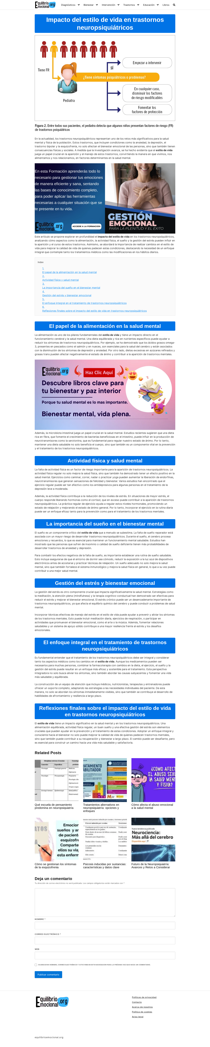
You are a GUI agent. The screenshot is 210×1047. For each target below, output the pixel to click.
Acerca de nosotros (142, 1007)
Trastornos (129, 4)
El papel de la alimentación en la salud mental (69, 270)
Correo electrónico (48, 934)
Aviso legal (137, 1016)
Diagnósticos (68, 4)
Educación (148, 4)
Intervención (108, 4)
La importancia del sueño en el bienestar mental (71, 285)
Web (37, 949)
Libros (166, 4)
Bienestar (89, 4)
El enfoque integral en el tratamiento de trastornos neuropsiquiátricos (84, 301)
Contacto (137, 1002)
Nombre (40, 919)
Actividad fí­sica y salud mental (60, 278)
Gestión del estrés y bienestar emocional (66, 293)
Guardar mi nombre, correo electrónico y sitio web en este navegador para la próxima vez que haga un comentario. (94, 965)
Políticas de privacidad (144, 997)
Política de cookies (142, 1012)
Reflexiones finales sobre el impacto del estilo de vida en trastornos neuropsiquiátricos (94, 308)
